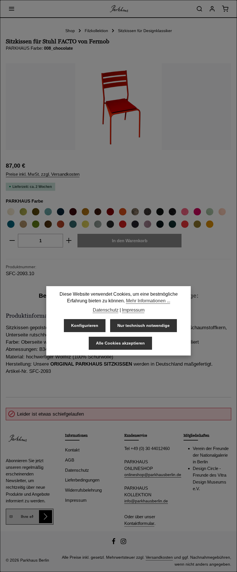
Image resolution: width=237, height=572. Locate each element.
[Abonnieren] (45, 516)
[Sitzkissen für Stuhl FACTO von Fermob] (118, 106)
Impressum (76, 500)
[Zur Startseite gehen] (118, 8)
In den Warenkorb (129, 240)
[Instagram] (123, 543)
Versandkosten (159, 557)
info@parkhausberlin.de (146, 501)
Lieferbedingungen (82, 479)
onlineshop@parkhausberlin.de (148, 474)
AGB (69, 460)
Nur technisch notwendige (143, 325)
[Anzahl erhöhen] (69, 240)
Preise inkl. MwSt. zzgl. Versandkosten (42, 174)
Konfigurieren (84, 325)
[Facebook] (114, 543)
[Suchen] (199, 8)
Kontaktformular (139, 523)
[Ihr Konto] (212, 8)
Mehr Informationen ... (148, 300)
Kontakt (72, 449)
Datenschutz (77, 470)
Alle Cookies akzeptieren (120, 343)
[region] (118, 106)
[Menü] (11, 8)
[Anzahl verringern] (12, 240)
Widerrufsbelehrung (83, 490)
